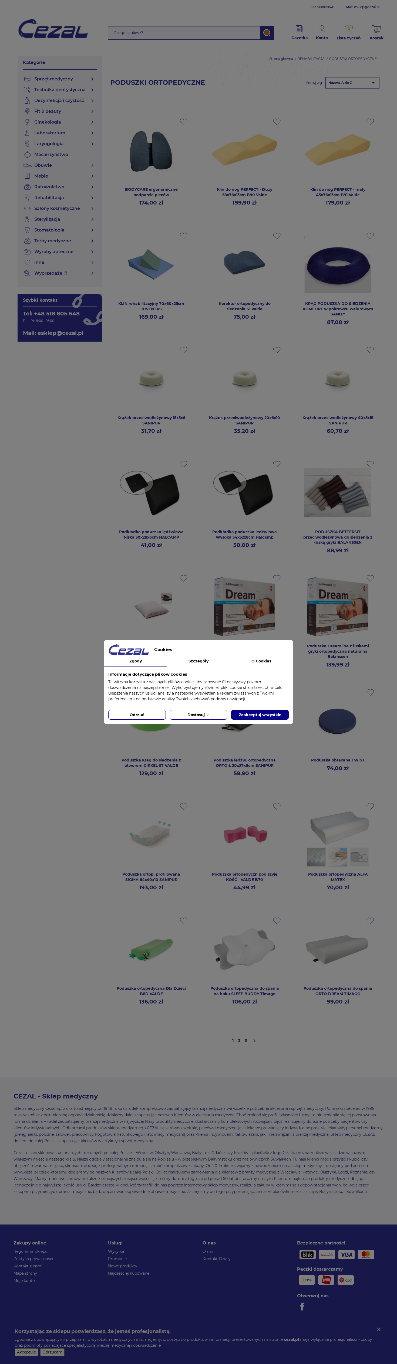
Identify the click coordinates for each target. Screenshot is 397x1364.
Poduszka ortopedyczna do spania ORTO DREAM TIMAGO (338, 991)
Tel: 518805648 (322, 7)
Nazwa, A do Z (352, 83)
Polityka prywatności (33, 1258)
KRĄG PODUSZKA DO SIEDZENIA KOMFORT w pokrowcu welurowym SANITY (338, 309)
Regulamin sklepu (31, 1251)
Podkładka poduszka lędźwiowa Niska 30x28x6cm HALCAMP (151, 534)
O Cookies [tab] (261, 661)
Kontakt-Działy (217, 1258)
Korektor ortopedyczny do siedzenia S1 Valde (245, 306)
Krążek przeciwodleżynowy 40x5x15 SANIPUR (337, 420)
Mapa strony (25, 1273)
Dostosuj (196, 714)
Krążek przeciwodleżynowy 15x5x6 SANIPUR (151, 420)
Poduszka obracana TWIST (338, 760)
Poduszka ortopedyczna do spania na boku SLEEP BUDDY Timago (244, 991)
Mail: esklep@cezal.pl (362, 7)
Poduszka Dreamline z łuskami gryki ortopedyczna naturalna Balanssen (338, 651)
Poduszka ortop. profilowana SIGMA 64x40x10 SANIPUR (151, 877)
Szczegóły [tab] (198, 661)
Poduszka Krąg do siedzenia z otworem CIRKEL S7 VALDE (151, 763)
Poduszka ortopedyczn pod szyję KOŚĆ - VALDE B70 (244, 877)
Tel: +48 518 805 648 (51, 313)
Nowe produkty (122, 1266)
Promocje (117, 1258)
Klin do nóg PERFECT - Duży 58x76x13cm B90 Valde (244, 192)
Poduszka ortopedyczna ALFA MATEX (338, 877)
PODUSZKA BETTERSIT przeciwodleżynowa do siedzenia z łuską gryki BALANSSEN (337, 537)
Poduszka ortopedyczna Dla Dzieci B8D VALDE (151, 991)
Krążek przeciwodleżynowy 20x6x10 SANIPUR (244, 420)
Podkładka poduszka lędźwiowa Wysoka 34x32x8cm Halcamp (244, 534)
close (379, 1329)
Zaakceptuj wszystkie (260, 714)
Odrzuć (137, 714)
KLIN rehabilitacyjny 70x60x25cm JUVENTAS (151, 306)
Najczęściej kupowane (128, 1273)
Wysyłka (116, 1251)
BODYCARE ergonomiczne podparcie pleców (151, 192)
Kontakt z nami (28, 1266)
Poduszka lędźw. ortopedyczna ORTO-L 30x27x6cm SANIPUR (245, 763)
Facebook (303, 1306)
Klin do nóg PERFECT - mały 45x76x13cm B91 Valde (337, 192)
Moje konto (24, 1280)
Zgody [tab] (135, 661)
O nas (208, 1251)
